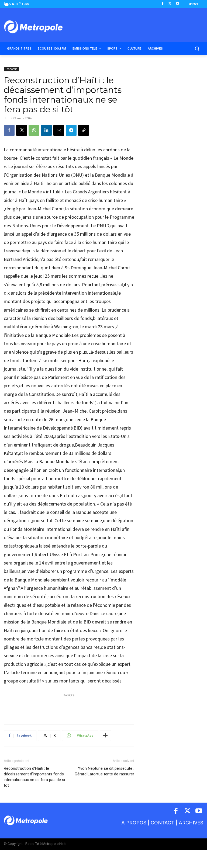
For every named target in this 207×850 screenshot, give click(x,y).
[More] (105, 735)
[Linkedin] (46, 130)
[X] (170, 4)
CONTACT (162, 822)
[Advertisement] (69, 706)
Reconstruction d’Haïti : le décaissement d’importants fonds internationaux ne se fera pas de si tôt (34, 777)
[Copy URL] (83, 130)
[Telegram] (71, 130)
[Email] (58, 130)
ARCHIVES (191, 822)
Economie (11, 69)
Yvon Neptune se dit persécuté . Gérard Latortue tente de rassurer (104, 771)
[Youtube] (177, 4)
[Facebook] (163, 4)
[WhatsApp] (34, 130)
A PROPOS (133, 822)
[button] (197, 48)
